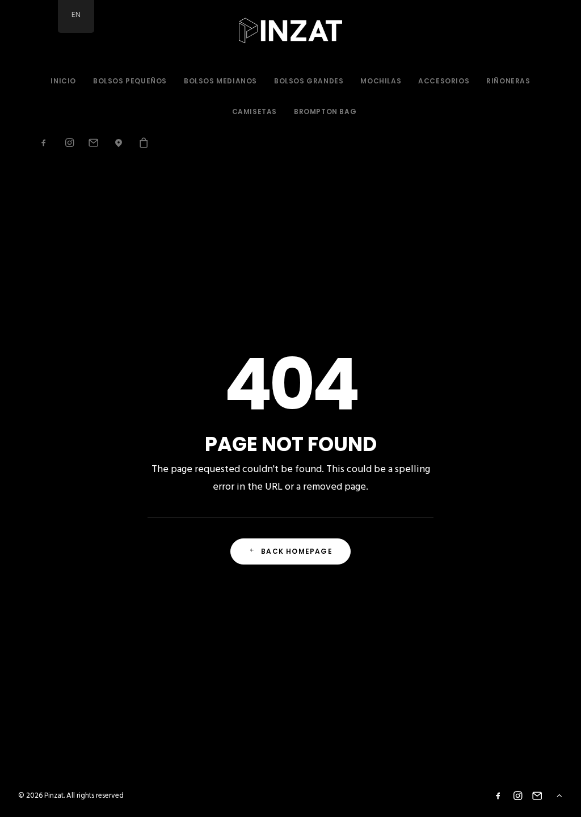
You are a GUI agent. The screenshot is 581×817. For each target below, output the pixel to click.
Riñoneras (508, 81)
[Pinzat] (291, 33)
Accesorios (443, 81)
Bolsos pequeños (130, 81)
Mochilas (380, 81)
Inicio (63, 81)
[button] (47, 142)
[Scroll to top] (559, 795)
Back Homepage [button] (296, 551)
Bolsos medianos (220, 81)
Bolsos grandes (308, 81)
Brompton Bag (325, 111)
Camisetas (254, 111)
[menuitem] (63, 81)
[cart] (140, 142)
